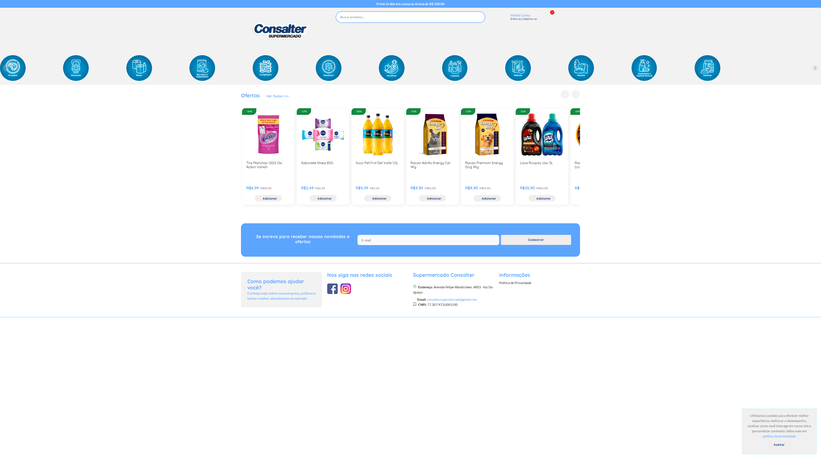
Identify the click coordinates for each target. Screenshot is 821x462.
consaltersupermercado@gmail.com (452, 299)
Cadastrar (536, 240)
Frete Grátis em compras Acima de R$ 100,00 (410, 4)
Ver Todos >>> (277, 96)
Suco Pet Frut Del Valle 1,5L (377, 163)
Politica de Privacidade (515, 283)
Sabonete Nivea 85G (317, 163)
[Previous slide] (6, 68)
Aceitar (779, 445)
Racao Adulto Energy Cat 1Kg (430, 165)
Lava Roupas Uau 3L (536, 163)
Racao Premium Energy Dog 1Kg (484, 165)
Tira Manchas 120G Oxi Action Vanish (264, 165)
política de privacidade (779, 436)
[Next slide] (815, 68)
